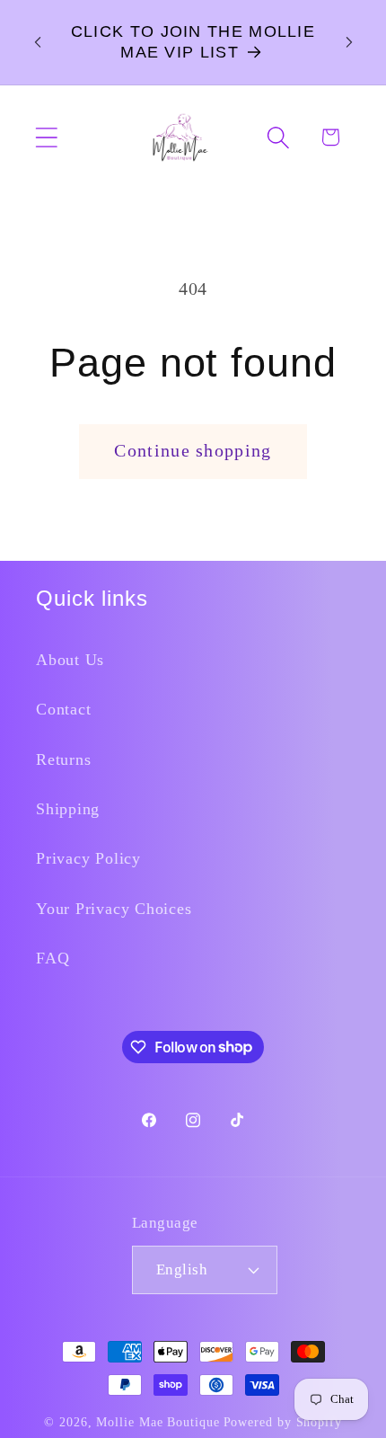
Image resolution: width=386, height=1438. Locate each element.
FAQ (52, 958)
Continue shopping (192, 450)
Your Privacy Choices (114, 909)
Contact (63, 709)
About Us (70, 660)
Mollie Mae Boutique (157, 1422)
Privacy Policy (88, 858)
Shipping (68, 809)
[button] (46, 137)
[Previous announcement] (37, 42)
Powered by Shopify (283, 1422)
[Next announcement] (349, 42)
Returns (63, 759)
